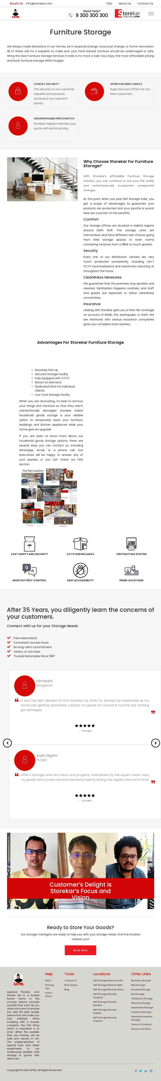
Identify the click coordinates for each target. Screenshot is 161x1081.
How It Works (48, 994)
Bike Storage (138, 985)
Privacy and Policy (141, 1028)
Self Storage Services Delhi (108, 985)
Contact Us (145, 3)
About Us (125, 3)
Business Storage (141, 980)
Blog (66, 989)
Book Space (70, 985)
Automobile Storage (142, 1007)
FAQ (109, 3)
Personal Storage (140, 1003)
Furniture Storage (140, 989)
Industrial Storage (141, 1012)
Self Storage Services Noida (108, 989)
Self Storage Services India (108, 980)
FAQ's (48, 980)
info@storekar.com (31, 3)
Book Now (80, 950)
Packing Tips (49, 986)
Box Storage (137, 994)
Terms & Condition (141, 1024)
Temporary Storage (141, 998)
